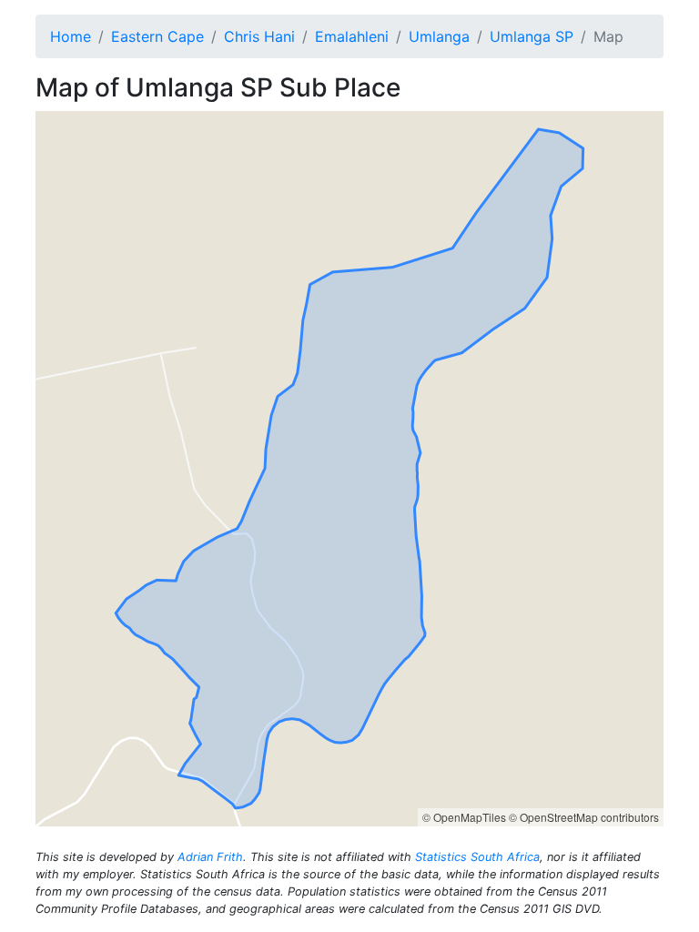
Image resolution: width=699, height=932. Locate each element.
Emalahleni (352, 36)
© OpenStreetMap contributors (584, 817)
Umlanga (439, 36)
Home (70, 36)
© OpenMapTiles (464, 817)
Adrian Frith (210, 857)
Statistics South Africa (477, 857)
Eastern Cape (157, 36)
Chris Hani (259, 36)
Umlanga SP (531, 36)
